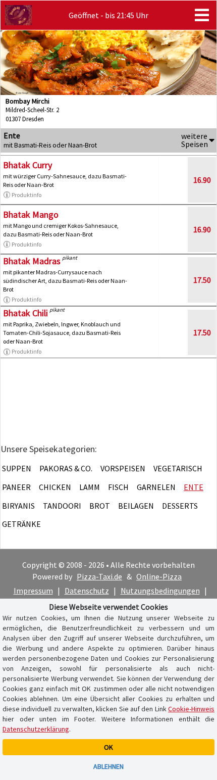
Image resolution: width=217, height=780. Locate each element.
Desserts (180, 506)
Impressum (33, 591)
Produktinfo (26, 195)
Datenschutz (87, 591)
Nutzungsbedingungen (160, 591)
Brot (99, 506)
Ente (193, 487)
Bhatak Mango (31, 214)
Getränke (21, 524)
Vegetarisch (177, 468)
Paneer (16, 487)
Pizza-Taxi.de (99, 576)
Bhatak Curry (27, 165)
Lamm (89, 487)
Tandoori (62, 506)
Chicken (55, 487)
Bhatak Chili (25, 313)
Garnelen (156, 487)
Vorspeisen (122, 468)
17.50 (202, 280)
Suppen (16, 468)
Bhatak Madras (32, 261)
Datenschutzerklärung (36, 729)
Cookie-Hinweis (191, 708)
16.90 (202, 180)
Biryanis (18, 506)
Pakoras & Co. (65, 468)
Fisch (118, 487)
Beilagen (136, 506)
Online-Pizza (159, 576)
